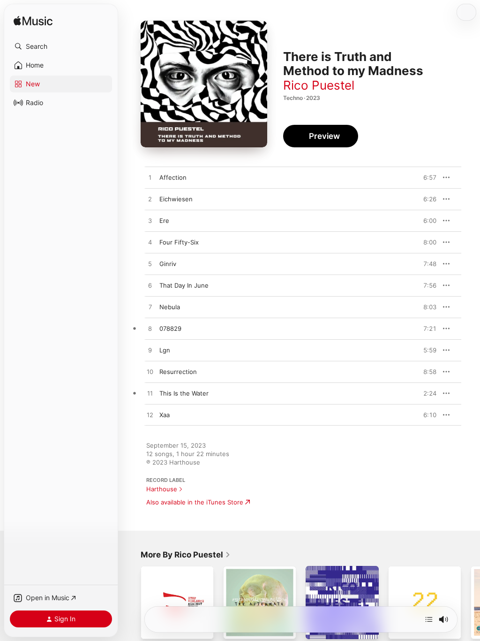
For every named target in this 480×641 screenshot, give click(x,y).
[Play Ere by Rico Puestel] (150, 221)
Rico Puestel (318, 85)
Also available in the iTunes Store (194, 502)
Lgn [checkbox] (164, 350)
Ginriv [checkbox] (167, 263)
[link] (186, 554)
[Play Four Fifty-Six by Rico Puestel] (150, 242)
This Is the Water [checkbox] (184, 393)
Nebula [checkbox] (169, 307)
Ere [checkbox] (164, 220)
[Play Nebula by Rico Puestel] (150, 307)
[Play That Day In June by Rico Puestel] (150, 286)
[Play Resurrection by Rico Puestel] (150, 372)
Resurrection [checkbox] (178, 371)
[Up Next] (429, 619)
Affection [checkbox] (173, 177)
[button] (61, 46)
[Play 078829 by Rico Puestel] (150, 329)
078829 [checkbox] (170, 328)
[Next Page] (470, 602)
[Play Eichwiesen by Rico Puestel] (150, 199)
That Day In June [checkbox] (184, 285)
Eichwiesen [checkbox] (176, 199)
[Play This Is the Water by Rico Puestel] (150, 393)
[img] (33, 21)
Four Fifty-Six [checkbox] (179, 242)
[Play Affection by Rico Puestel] (150, 178)
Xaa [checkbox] (164, 415)
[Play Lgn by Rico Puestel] (150, 350)
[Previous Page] (131, 602)
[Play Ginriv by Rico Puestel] (150, 264)
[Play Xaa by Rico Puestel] (150, 415)
